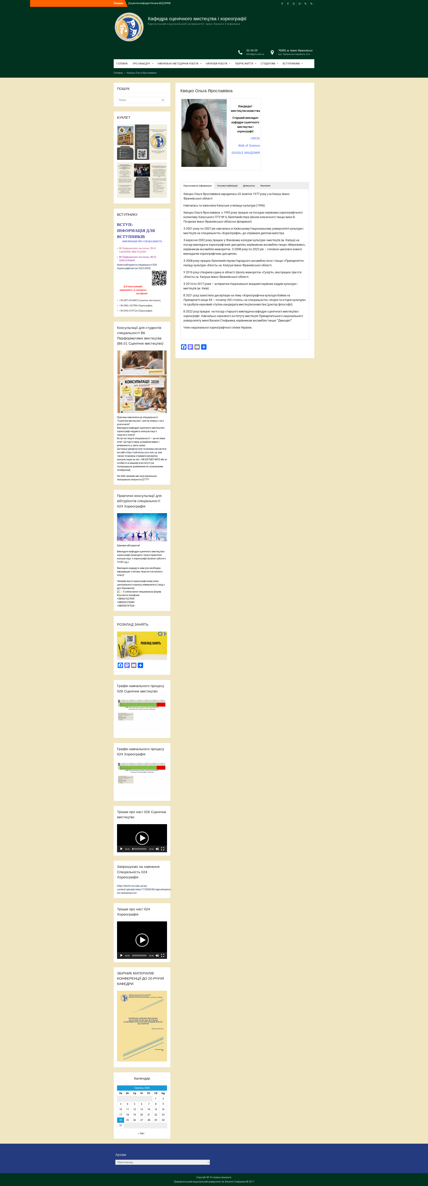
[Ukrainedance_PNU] (305, 3)
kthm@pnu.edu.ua (255, 54)
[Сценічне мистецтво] (282, 3)
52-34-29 (251, 50)
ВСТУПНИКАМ (291, 63)
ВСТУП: (125, 224)
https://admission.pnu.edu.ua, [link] (142, 452)
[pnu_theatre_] (293, 3)
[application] (142, 838)
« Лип (141, 1133)
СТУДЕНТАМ (268, 63)
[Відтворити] (121, 849)
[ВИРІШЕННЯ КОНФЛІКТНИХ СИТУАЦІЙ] (311, 3)
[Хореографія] (288, 3)
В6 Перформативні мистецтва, (134, 257)
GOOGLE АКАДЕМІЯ (246, 153)
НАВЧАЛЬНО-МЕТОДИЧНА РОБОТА (178, 63)
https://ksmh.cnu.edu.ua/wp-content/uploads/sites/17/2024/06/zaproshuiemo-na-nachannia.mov (144, 889)
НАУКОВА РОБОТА (216, 63)
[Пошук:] (141, 100)
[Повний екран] (162, 849)
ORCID (255, 138)
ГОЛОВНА (122, 63)
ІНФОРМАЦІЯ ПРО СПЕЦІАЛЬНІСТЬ (142, 241)
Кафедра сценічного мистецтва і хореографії (197, 18)
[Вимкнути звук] (157, 849)
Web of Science (249, 145)
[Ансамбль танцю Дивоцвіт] (299, 3)
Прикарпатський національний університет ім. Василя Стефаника (210, 1181)
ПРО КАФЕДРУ (141, 63)
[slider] (139, 849)
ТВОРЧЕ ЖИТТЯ (244, 63)
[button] (197, 185)
